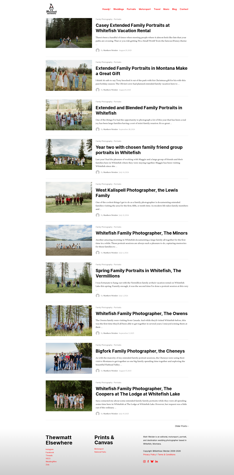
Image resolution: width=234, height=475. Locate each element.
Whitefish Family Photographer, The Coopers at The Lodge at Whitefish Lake (138, 391)
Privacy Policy (149, 454)
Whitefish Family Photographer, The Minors (142, 233)
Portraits (117, 19)
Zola (47, 465)
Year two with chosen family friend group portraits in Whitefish (139, 149)
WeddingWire (51, 461)
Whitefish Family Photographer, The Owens (142, 313)
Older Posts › (181, 426)
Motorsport (99, 449)
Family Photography (104, 19)
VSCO (48, 458)
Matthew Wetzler (110, 50)
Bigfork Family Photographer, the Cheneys (140, 351)
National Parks (100, 452)
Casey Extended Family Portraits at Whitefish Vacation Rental (133, 28)
